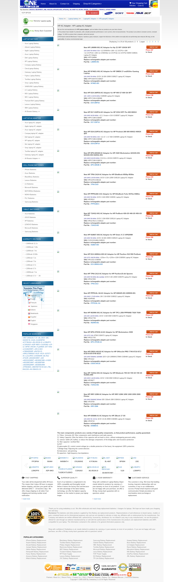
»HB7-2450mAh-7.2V (30, 338)
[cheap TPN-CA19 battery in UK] (68, 172)
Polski (33, 299)
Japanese (34, 306)
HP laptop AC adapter (32, 140)
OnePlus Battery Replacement (137, 554)
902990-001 (95, 323)
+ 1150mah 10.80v (31, 254)
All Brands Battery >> (32, 111)
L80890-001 (95, 62)
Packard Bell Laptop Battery (34, 101)
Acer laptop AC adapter (33, 123)
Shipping (76, 4)
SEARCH (93, 13)
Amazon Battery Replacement (36, 556)
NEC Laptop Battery (32, 97)
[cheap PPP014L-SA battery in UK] (68, 291)
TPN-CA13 (94, 284)
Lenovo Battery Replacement (70, 556)
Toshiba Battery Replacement (70, 543)
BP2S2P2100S (57, 9)
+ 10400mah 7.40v (31, 247)
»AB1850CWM (39, 360)
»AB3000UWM (40, 365)
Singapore (34, 324)
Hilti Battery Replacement (136, 552)
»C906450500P (28, 351)
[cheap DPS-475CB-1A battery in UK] (68, 330)
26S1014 (32, 9)
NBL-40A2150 (48, 9)
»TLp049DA (40, 347)
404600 (113, 9)
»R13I (42, 353)
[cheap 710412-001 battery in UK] (68, 211)
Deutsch (33, 295)
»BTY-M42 (48, 347)
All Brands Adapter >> (32, 158)
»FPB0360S (27, 367)
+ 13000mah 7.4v (31, 272)
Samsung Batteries (31, 202)
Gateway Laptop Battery (33, 72)
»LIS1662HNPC (28, 349)
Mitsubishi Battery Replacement (138, 549)
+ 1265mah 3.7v (30, 268)
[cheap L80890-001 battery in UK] (68, 45)
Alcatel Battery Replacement (36, 545)
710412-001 (95, 225)
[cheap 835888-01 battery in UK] (68, 413)
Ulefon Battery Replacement (36, 549)
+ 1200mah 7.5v (30, 261)
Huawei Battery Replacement (137, 540)
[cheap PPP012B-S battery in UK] (68, 192)
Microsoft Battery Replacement (104, 549)
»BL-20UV (41, 338)
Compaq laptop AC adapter (34, 133)
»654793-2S (38, 351)
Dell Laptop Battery (31, 58)
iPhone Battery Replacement (36, 540)
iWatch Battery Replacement (36, 558)
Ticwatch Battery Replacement (70, 552)
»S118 (33, 340)
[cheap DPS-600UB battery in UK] (68, 151)
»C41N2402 (44, 344)
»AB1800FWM (39, 362)
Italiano (33, 310)
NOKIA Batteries (30, 194)
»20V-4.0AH (38, 349)
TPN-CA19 (94, 184)
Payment (91, 577)
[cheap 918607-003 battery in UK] (68, 232)
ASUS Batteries (30, 217)
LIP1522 (107, 9)
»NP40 (27, 347)
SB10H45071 (39, 9)
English (33, 320)
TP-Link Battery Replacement (103, 558)
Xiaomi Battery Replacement (36, 543)
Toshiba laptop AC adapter (34, 151)
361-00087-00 (74, 9)
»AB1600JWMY (34, 358)
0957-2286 (94, 406)
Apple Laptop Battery (32, 51)
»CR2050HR (38, 356)
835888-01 (94, 426)
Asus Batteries (30, 173)
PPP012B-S (95, 204)
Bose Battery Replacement (136, 543)
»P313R (25, 358)
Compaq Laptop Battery (33, 65)
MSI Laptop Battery (31, 93)
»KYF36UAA (27, 342)
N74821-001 (95, 83)
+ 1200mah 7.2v (30, 258)
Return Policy (66, 577)
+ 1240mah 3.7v (30, 265)
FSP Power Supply (100, 554)
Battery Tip (106, 577)
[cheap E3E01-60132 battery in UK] (68, 349)
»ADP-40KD (35, 344)
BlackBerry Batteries (32, 177)
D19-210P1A (95, 143)
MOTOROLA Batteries (32, 191)
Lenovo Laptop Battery (33, 104)
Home (43, 4)
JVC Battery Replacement (69, 558)
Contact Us (64, 4)
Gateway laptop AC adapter (34, 155)
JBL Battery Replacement (136, 556)
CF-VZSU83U (93, 9)
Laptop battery (73, 19)
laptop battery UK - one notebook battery (29, 4)
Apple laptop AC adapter (33, 126)
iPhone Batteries (30, 169)
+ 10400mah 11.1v (31, 243)
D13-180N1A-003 (97, 264)
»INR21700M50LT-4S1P (31, 353)
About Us (53, 4)
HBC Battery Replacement (102, 545)
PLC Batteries (30, 198)
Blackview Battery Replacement (71, 547)
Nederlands (34, 313)
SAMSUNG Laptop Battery (34, 86)
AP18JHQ (66, 9)
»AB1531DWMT (28, 360)
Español (33, 317)
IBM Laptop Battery (31, 108)
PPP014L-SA (95, 303)
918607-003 (95, 245)
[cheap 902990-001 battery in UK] (68, 310)
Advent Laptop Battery (32, 47)
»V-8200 (48, 360)
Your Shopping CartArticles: (138, 4)
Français (34, 303)
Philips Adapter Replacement (70, 545)
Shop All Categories (92, 4)
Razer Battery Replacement (136, 547)
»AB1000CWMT (28, 362)
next (156, 465)
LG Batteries (29, 184)
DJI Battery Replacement (102, 556)
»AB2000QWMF (28, 365)
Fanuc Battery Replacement (36, 554)
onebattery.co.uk (95, 579)
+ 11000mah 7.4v (31, 251)
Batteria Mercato (118, 577)
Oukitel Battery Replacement (103, 543)
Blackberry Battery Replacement (71, 540)
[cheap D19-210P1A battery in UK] (68, 129)
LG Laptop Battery (31, 90)
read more (26, 499)
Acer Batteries (30, 214)
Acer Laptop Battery (32, 43)
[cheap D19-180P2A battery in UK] (68, 90)
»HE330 (33, 347)
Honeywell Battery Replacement (37, 552)
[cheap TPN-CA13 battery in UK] (68, 271)
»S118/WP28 (40, 340)
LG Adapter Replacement (135, 545)
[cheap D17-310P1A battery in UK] (68, 110)
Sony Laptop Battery (32, 83)
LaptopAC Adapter (89, 19)
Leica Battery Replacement (102, 552)
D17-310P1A (95, 122)
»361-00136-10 (37, 342)
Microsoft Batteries (31, 187)
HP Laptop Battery (31, 61)
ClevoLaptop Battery (32, 68)
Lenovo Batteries (31, 180)
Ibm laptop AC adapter (32, 144)
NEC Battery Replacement (69, 549)
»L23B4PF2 (47, 342)
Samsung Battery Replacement (104, 540)
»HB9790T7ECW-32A (39, 367)
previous (26, 465)
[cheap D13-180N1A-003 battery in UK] (68, 252)
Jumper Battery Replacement (36, 547)
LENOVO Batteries (31, 224)
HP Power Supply (66, 554)
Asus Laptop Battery (32, 54)
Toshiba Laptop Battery (33, 79)
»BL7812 (46, 356)
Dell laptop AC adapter (32, 137)
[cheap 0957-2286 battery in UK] (68, 392)
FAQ (84, 577)
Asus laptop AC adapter (33, 130)
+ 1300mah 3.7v (30, 276)
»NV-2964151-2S (35, 369)
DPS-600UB (95, 165)
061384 (80, 9)
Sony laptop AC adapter (33, 148)
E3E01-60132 (95, 363)
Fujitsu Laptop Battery (32, 76)
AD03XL (86, 9)
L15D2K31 (101, 9)
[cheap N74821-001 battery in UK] (68, 69)
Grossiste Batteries (132, 577)
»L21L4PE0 (29, 356)
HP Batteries (29, 221)
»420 (42, 358)
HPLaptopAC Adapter (106, 19)
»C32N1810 (27, 344)
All (39, 276)
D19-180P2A (95, 103)
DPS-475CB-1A (96, 342)
